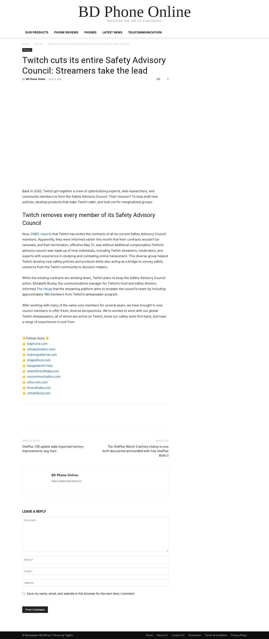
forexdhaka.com (39, 388)
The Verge (44, 289)
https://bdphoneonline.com (66, 481)
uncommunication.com (44, 376)
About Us (162, 635)
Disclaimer (195, 635)
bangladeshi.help (40, 366)
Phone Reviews (66, 32)
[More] (65, 88)
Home (25, 44)
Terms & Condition (216, 635)
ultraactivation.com (41, 349)
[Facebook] (26, 88)
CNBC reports (40, 234)
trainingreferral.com (42, 355)
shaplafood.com (39, 360)
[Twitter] (36, 88)
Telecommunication (145, 32)
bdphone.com (37, 344)
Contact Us (178, 635)
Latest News (112, 32)
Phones (90, 32)
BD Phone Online (35, 79)
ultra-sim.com (37, 382)
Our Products (36, 32)
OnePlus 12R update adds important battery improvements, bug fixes (52, 449)
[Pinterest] (46, 88)
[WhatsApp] (55, 88)
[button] (242, 33)
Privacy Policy (239, 635)
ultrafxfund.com (38, 393)
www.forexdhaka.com (43, 371)
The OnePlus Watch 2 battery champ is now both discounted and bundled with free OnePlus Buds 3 (136, 451)
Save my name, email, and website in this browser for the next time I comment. (81, 593)
